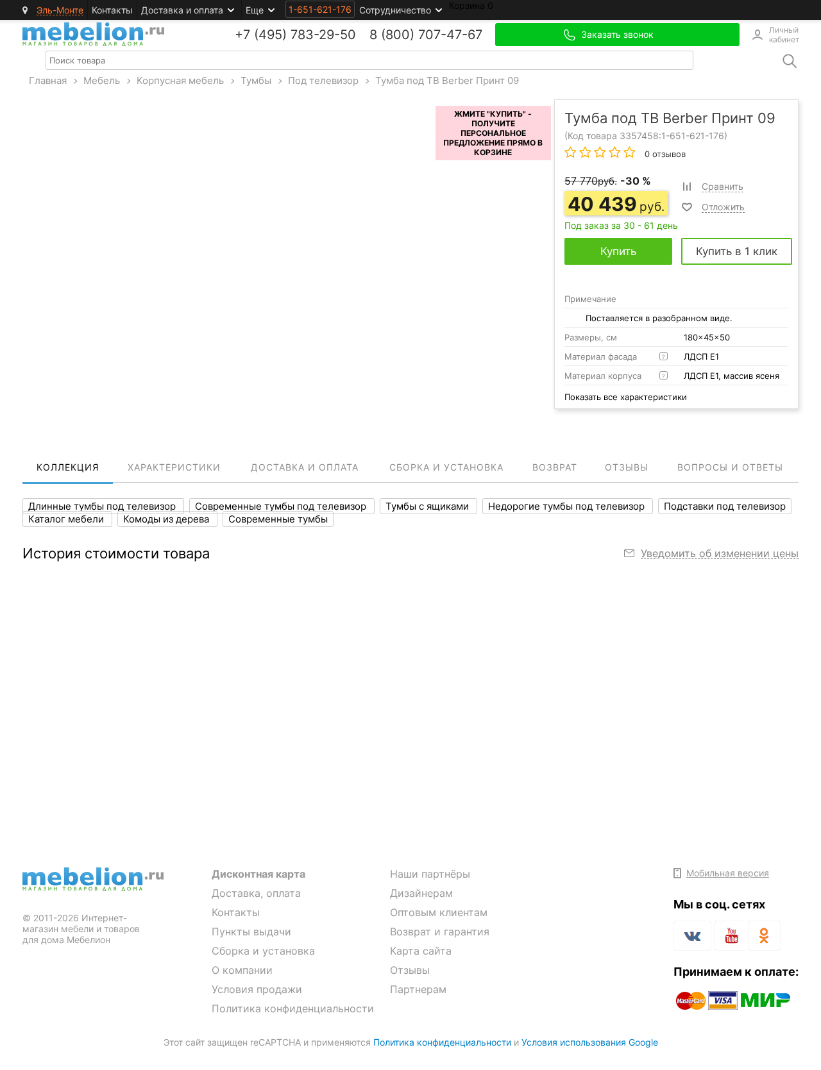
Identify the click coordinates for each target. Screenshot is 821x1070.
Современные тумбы (278, 519)
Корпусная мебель (180, 80)
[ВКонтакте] (692, 936)
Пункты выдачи (251, 931)
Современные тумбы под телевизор (282, 506)
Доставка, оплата (256, 893)
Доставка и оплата (182, 9)
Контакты (112, 9)
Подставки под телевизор (725, 506)
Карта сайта (421, 950)
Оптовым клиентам (438, 912)
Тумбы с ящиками (428, 506)
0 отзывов (664, 154)
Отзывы (410, 970)
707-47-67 (450, 34)
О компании (242, 970)
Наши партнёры (430, 873)
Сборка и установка (263, 950)
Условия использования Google (589, 1042)
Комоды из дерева (167, 519)
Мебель (101, 80)
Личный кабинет (784, 34)
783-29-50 (323, 34)
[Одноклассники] (764, 936)
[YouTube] (730, 938)
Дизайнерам (421, 893)
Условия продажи (257, 989)
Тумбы (256, 80)
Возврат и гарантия (439, 931)
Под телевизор (323, 80)
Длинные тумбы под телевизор (103, 506)
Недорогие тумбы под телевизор (567, 506)
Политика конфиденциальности (293, 1008)
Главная (48, 80)
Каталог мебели (67, 519)
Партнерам (418, 989)
